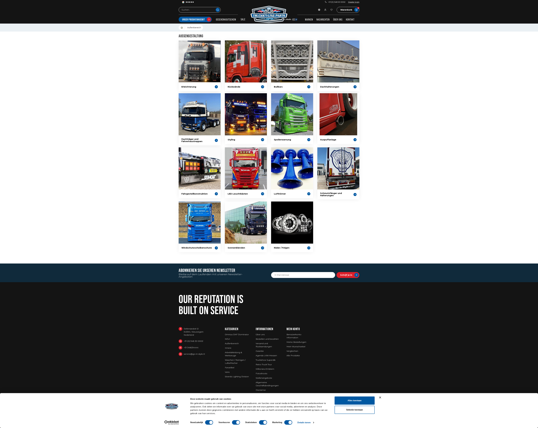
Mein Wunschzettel (296, 346)
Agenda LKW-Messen (266, 355)
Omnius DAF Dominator (237, 334)
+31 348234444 (191, 347)
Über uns (337, 19)
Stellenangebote (264, 378)
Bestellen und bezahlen (267, 339)
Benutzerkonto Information (294, 336)
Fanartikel (229, 367)
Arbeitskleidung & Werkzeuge (233, 354)
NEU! (227, 339)
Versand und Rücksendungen (264, 345)
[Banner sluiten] (380, 397)
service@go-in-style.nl (194, 354)
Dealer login (353, 2)
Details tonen (303, 422)
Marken (309, 19)
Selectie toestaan (354, 410)
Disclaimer (261, 390)
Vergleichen (292, 351)
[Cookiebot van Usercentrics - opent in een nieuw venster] (171, 422)
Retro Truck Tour (264, 364)
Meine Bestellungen (296, 342)
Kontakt (350, 19)
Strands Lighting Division (237, 376)
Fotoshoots (261, 373)
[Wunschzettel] (331, 10)
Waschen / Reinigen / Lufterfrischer (235, 361)
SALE (243, 19)
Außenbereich (194, 27)
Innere (228, 348)
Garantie (260, 351)
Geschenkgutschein (226, 19)
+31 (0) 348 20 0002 (336, 2)
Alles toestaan (354, 400)
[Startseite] (182, 27)
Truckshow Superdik (265, 360)
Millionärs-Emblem (265, 369)
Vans (227, 372)
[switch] (236, 422)
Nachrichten (323, 19)
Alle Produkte (293, 355)
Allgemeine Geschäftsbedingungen (267, 384)
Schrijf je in (346, 275)
